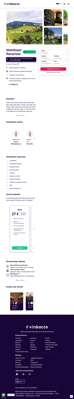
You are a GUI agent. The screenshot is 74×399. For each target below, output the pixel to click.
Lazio (32, 342)
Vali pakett (20, 248)
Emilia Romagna (50, 342)
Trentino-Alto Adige (51, 345)
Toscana (18, 338)
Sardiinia (18, 345)
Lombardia (18, 340)
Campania (33, 349)
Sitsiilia (32, 340)
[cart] (64, 3)
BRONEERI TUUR (52, 69)
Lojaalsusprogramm (36, 358)
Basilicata (33, 347)
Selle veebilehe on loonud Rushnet (26, 388)
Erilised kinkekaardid (21, 367)
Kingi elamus (31, 52)
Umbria (47, 340)
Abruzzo (18, 347)
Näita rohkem (20, 115)
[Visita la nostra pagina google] (23, 374)
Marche (17, 342)
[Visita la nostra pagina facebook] (17, 374)
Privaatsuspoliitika (36, 365)
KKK (31, 360)
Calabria (47, 349)
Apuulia (32, 345)
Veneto (47, 338)
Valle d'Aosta (49, 347)
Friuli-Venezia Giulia (21, 351)
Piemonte (33, 338)
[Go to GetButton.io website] (3, 397)
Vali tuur (18, 362)
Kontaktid (18, 365)
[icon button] (68, 3)
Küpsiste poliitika (35, 367)
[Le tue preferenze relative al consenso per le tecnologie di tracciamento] (71, 396)
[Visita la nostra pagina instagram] (29, 374)
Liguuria (17, 349)
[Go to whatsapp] (3, 395)
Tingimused (34, 362)
